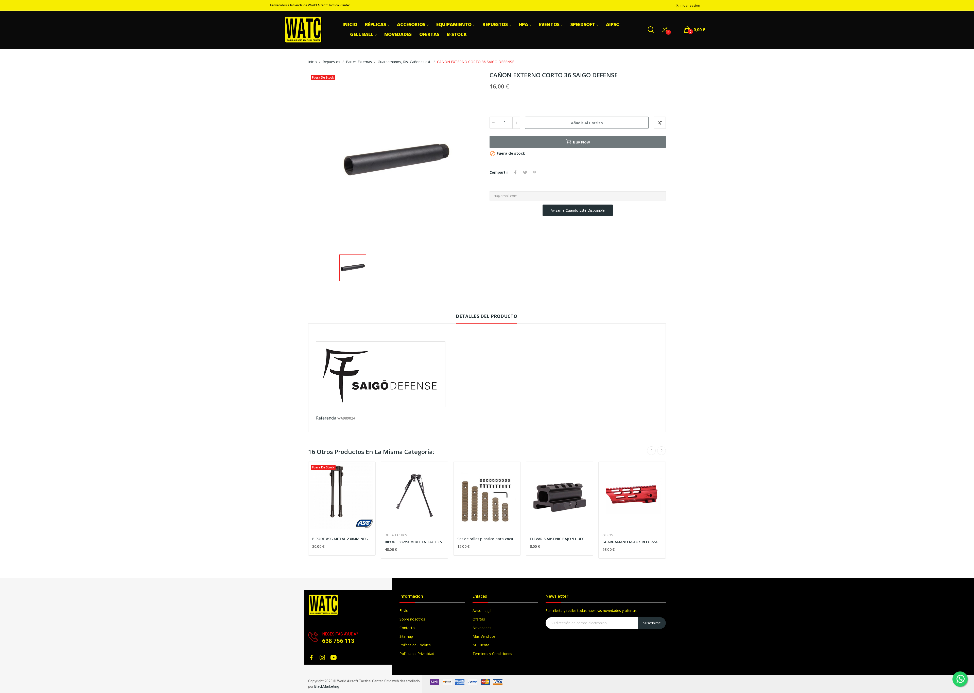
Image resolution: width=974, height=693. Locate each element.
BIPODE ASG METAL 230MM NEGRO (342, 538)
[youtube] (334, 657)
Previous (651, 450)
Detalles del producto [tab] (486, 316)
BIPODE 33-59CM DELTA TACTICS (413, 541)
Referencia (326, 418)
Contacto (407, 627)
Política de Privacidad (416, 653)
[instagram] (322, 657)
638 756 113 (338, 641)
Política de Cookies (415, 645)
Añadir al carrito (587, 122)
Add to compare (660, 123)
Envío (403, 610)
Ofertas (479, 619)
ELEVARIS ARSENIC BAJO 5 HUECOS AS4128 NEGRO (559, 538)
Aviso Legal (482, 610)
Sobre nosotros (412, 619)
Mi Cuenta (481, 645)
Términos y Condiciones (492, 653)
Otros (607, 535)
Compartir (515, 172)
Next (661, 450)
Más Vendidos (484, 636)
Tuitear (525, 172)
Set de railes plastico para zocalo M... (487, 538)
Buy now (581, 141)
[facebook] (311, 657)
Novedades (482, 627)
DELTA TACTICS (396, 535)
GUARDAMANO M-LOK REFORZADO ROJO (632, 541)
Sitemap (406, 636)
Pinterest (535, 172)
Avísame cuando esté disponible (578, 210)
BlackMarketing (326, 686)
